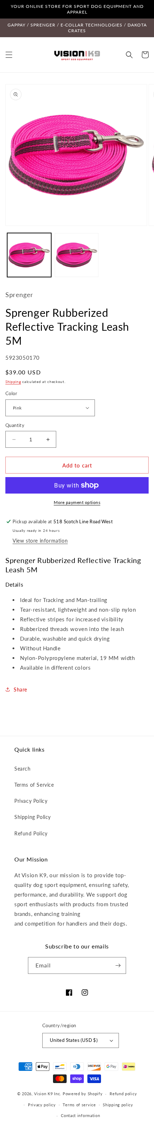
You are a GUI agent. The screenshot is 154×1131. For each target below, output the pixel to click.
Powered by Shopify (83, 1093)
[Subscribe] (118, 965)
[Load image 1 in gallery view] (29, 255)
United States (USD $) (73, 1040)
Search (22, 769)
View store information (40, 541)
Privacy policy (42, 1104)
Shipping (13, 381)
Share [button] (20, 689)
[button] (9, 55)
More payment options (77, 502)
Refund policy (123, 1093)
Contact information (80, 1115)
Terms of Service (34, 785)
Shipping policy (118, 1104)
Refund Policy (31, 833)
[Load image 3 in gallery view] (77, 255)
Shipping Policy (32, 817)
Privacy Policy (30, 801)
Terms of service (79, 1104)
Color (11, 393)
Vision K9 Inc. (47, 1093)
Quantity (14, 425)
